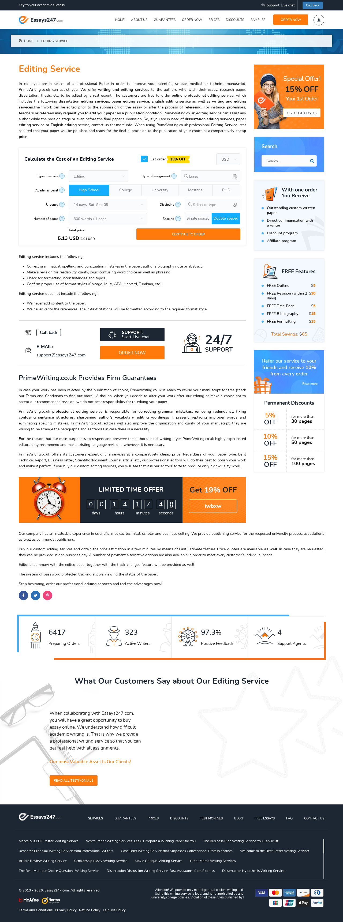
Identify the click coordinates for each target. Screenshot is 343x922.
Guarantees (165, 19)
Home (120, 19)
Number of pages (45, 218)
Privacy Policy (66, 910)
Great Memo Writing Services (213, 861)
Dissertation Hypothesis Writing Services (254, 871)
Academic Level (46, 190)
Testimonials (211, 818)
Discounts (235, 19)
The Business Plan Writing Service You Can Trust (240, 841)
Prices (213, 19)
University (160, 190)
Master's (195, 190)
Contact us (314, 818)
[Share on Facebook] (23, 595)
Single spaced (198, 218)
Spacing (168, 218)
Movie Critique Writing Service (158, 861)
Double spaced (226, 218)
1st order (168, 159)
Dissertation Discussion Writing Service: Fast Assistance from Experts (161, 871)
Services (95, 818)
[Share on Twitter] (35, 595)
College (125, 190)
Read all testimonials (73, 780)
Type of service (47, 176)
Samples (258, 19)
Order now (192, 19)
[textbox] (216, 205)
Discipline (167, 204)
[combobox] (210, 176)
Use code (301, 113)
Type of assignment (156, 176)
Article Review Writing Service (43, 861)
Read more (310, 383)
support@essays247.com (61, 355)
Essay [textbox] (194, 176)
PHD (226, 190)
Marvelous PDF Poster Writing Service (49, 841)
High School (89, 190)
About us (139, 19)
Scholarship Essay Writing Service (100, 861)
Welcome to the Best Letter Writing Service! (274, 851)
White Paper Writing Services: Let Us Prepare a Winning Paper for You (141, 841)
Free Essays (265, 818)
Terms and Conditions (36, 910)
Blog (238, 818)
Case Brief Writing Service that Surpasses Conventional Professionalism (177, 851)
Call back (312, 5)
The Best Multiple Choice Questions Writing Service (59, 871)
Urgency (52, 204)
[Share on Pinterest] (47, 595)
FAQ (289, 818)
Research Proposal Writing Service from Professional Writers (66, 851)
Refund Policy (89, 910)
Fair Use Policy (114, 910)
